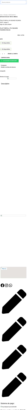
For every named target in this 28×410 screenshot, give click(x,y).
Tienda (5, 14)
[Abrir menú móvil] (1, 6)
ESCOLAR (12, 14)
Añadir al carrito (13, 53)
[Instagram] (6, 285)
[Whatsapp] (10, 285)
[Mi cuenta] (26, 6)
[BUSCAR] (26, 1)
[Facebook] (2, 285)
